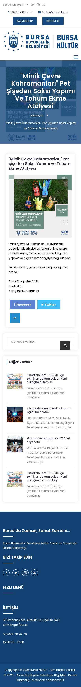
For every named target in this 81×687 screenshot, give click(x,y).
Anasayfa (36, 115)
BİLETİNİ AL (53, 21)
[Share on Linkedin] (15, 318)
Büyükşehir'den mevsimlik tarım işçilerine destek (49, 410)
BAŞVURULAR (25, 21)
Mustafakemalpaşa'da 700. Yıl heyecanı (48, 440)
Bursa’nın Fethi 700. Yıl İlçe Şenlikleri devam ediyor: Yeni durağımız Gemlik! (47, 378)
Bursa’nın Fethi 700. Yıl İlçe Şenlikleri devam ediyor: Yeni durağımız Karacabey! (47, 476)
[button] (75, 56)
